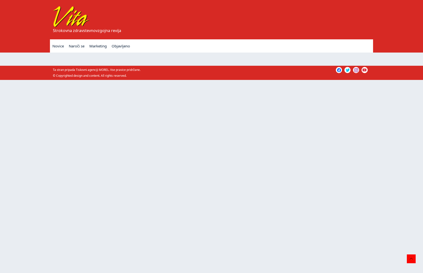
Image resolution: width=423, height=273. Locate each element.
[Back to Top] (411, 258)
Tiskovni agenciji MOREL (92, 70)
